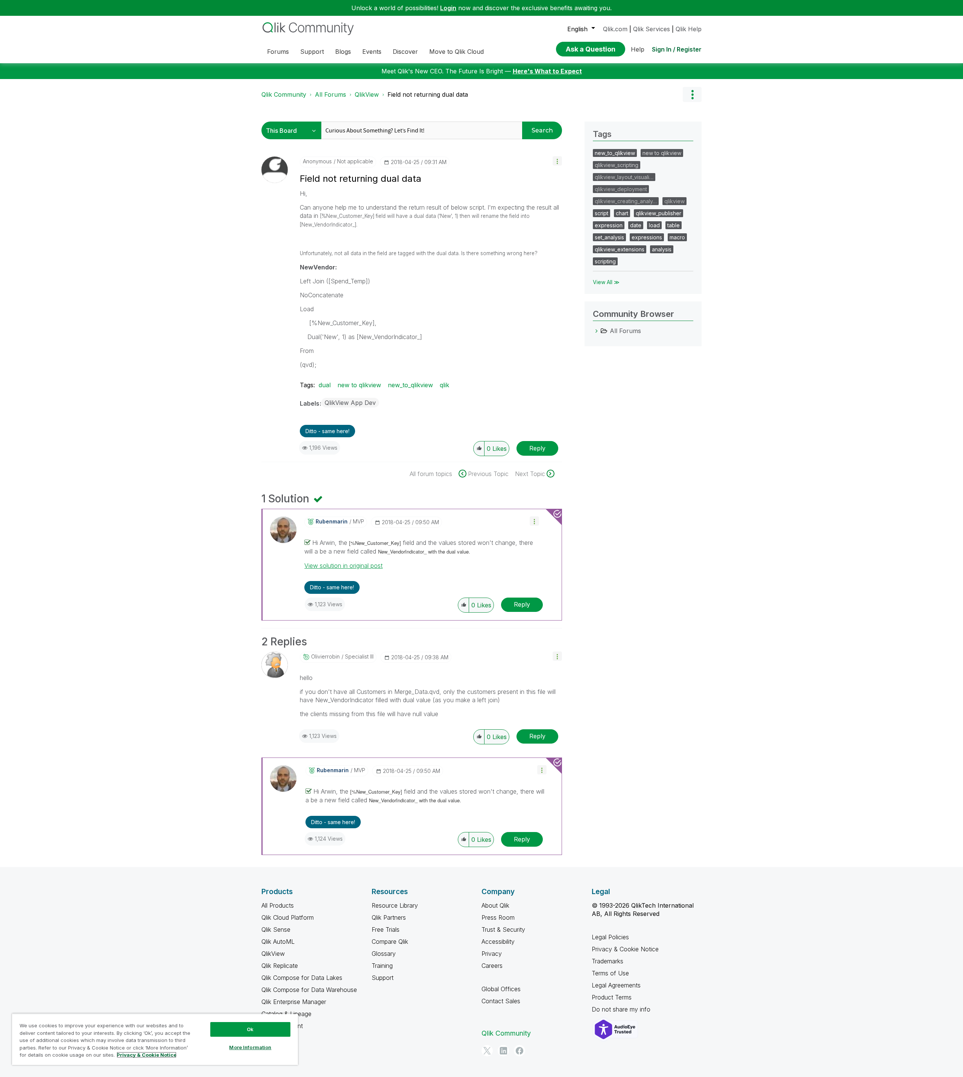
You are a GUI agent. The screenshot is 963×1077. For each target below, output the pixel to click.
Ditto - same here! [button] (327, 431)
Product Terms (612, 997)
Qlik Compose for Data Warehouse (309, 989)
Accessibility (498, 941)
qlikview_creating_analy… (626, 201)
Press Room (498, 917)
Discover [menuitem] (405, 51)
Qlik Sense (275, 929)
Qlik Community (283, 94)
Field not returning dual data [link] (427, 94)
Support (382, 977)
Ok (250, 1029)
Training (382, 965)
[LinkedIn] (503, 1050)
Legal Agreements (616, 985)
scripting (605, 261)
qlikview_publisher (658, 213)
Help (637, 49)
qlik (444, 385)
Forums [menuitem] (278, 51)
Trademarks (607, 961)
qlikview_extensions (619, 249)
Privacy (492, 953)
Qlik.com (615, 29)
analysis (661, 249)
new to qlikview (359, 385)
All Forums (330, 94)
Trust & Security (503, 929)
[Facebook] (519, 1050)
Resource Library (395, 905)
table (673, 225)
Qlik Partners (389, 917)
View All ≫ (606, 282)
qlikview (674, 201)
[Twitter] (487, 1050)
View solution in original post (343, 565)
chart (622, 213)
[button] (557, 161)
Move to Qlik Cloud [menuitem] (456, 51)
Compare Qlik (390, 941)
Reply (537, 448)
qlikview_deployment (621, 189)
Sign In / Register (677, 49)
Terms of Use (610, 973)
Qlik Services (651, 29)
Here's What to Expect (547, 71)
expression (609, 225)
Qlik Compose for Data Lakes (301, 977)
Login (448, 8)
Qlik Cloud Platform (287, 917)
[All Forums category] (596, 331)
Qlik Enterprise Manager (293, 1002)
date (635, 225)
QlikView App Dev (350, 403)
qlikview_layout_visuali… (624, 177)
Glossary (384, 953)
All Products (277, 905)
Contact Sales (501, 1001)
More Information (250, 1047)
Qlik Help (689, 29)
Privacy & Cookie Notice (625, 949)
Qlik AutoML (278, 941)
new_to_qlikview (410, 385)
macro (677, 237)
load (654, 225)
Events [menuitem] (371, 51)
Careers (492, 965)
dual (325, 385)
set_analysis (609, 237)
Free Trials (385, 929)
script (601, 213)
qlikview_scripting (616, 165)
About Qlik (495, 905)
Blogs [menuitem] (343, 51)
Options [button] (692, 94)
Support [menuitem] (312, 51)
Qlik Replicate (279, 965)
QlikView (367, 94)
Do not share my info (622, 1009)
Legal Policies (610, 937)
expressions (647, 237)
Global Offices (501, 989)
